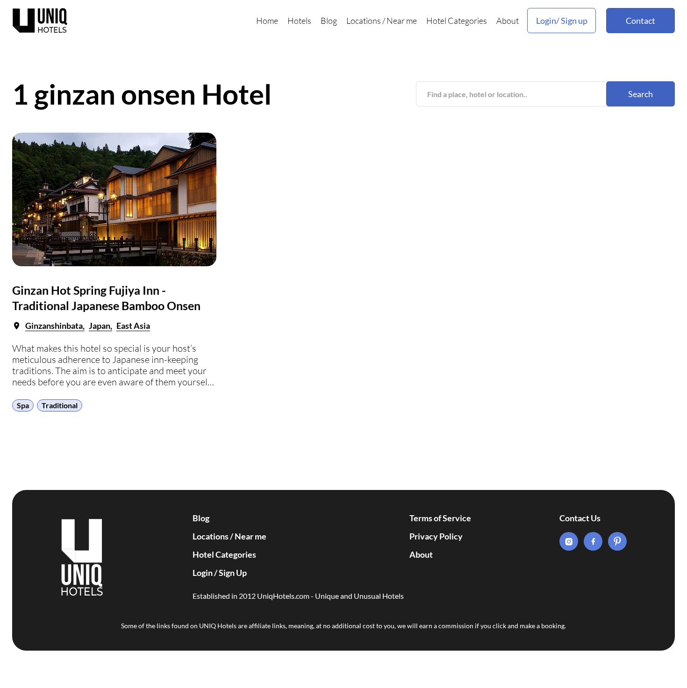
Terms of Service (440, 518)
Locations (363, 20)
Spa (23, 405)
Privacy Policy (436, 536)
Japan (99, 325)
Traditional (60, 405)
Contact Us (580, 518)
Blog (329, 20)
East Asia (133, 325)
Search (640, 94)
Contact (640, 20)
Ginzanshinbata (54, 325)
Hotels (299, 20)
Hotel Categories (456, 20)
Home (267, 20)
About (507, 20)
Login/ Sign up (561, 20)
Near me (401, 20)
